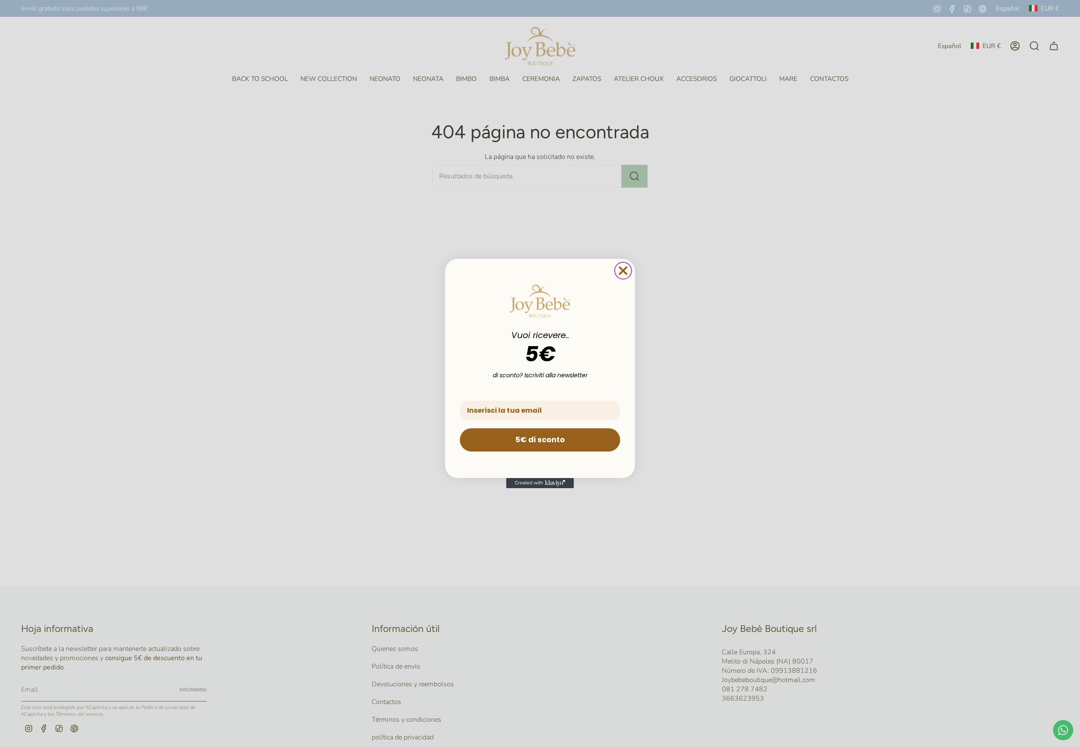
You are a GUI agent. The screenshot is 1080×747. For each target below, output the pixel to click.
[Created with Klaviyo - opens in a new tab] (540, 483)
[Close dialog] (623, 270)
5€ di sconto (540, 439)
